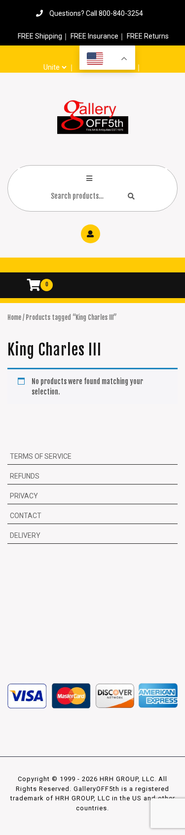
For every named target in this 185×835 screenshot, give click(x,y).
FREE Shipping (40, 36)
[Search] (131, 196)
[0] (28, 286)
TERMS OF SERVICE (41, 456)
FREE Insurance (94, 36)
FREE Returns (148, 36)
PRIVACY (24, 496)
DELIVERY (25, 535)
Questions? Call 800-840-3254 (96, 13)
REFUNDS (24, 476)
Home (14, 317)
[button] (92, 267)
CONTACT (25, 516)
